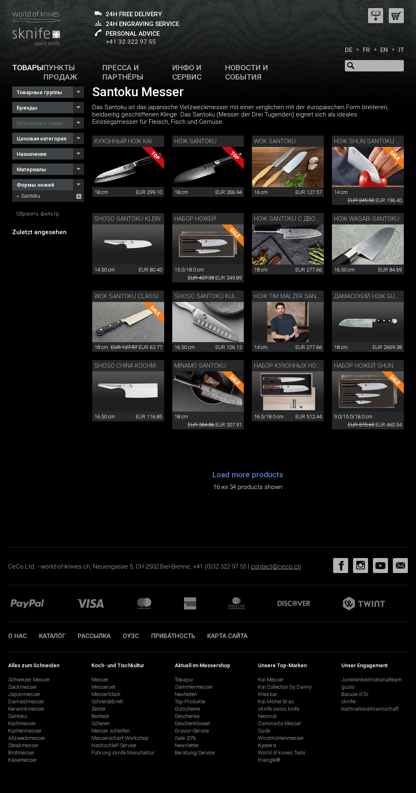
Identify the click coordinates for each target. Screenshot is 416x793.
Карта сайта (227, 636)
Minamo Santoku (200, 365)
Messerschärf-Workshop (120, 738)
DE (348, 50)
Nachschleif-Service (113, 745)
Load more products (247, 474)
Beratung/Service (194, 753)
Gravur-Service (192, 731)
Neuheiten (186, 694)
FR (366, 50)
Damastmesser (26, 701)
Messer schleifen (110, 731)
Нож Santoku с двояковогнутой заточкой (321, 218)
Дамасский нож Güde (368, 296)
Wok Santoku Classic (128, 296)
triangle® (269, 760)
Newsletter (187, 745)
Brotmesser (21, 753)
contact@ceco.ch (276, 566)
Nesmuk (267, 716)
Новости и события (246, 72)
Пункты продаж (60, 72)
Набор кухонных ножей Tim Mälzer (309, 365)
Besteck (100, 716)
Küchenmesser (25, 731)
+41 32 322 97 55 (131, 41)
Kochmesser (22, 723)
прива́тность (173, 636)
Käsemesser (22, 760)
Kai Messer (271, 680)
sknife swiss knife (278, 709)
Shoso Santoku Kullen (210, 296)
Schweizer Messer (29, 680)
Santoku (30, 196)
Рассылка (94, 636)
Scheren (100, 723)
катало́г (52, 636)
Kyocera (267, 745)
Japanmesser (24, 694)
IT (401, 50)
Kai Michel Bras (276, 701)
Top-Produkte (190, 701)
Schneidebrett (107, 701)
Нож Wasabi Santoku (366, 218)
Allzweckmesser (27, 738)
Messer (99, 680)
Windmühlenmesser (281, 738)
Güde (264, 731)
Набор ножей (195, 218)
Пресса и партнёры (122, 72)
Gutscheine (187, 709)
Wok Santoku (275, 141)
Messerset (103, 687)
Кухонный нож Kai (123, 141)
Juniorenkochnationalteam (371, 680)
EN (384, 50)
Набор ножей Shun (363, 365)
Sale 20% (185, 738)
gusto (347, 687)
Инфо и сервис (187, 72)
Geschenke (187, 716)
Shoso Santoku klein (127, 218)
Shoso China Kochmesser (134, 365)
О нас (17, 636)
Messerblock (106, 694)
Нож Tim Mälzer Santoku (293, 296)
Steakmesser (23, 745)
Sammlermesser (194, 687)
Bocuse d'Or (355, 694)
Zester (98, 709)
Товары (27, 67)
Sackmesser (22, 687)
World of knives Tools (282, 753)
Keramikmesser (26, 709)
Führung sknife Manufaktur (123, 753)
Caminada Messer (279, 723)
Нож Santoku (195, 141)
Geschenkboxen (192, 723)
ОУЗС (131, 636)
